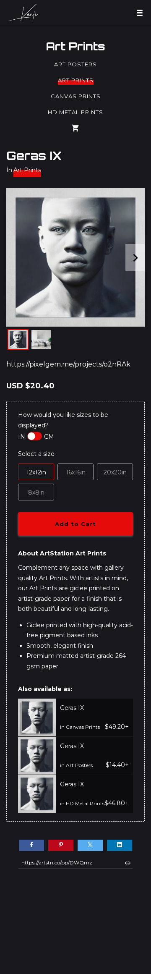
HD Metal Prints (75, 112)
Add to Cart (75, 524)
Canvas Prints (76, 96)
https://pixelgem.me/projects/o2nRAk (68, 364)
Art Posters (75, 64)
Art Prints (75, 46)
